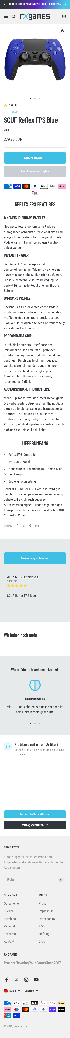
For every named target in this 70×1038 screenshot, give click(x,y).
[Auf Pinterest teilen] (30, 526)
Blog (42, 941)
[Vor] (65, 4)
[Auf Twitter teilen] (23, 526)
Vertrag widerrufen (32, 825)
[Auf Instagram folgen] (26, 979)
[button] (6, 105)
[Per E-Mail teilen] (37, 526)
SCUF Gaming (14, 112)
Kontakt (9, 941)
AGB (42, 926)
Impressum (46, 911)
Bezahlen (10, 919)
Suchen (9, 911)
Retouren (10, 934)
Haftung (44, 934)
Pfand (42, 903)
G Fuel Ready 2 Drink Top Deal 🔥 (35, 4)
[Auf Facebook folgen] (6, 979)
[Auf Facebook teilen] (17, 526)
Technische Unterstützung (35, 814)
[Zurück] (4, 4)
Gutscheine (11, 903)
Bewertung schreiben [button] (35, 558)
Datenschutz (47, 919)
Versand (9, 926)
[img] (35, 585)
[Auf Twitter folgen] (16, 979)
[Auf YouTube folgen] (36, 979)
